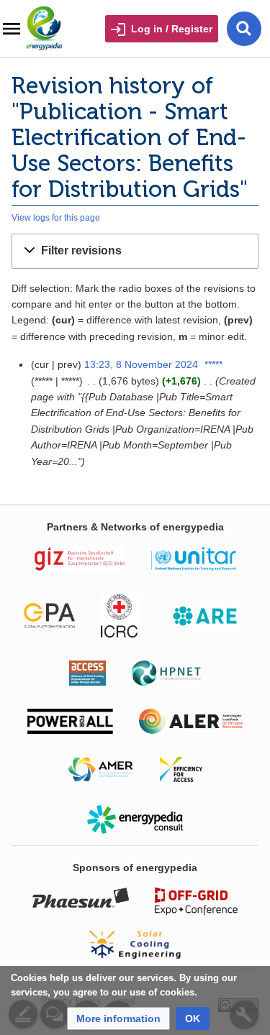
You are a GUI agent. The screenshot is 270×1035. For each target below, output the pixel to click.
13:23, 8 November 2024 (141, 364)
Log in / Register (171, 28)
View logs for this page (56, 217)
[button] (135, 251)
